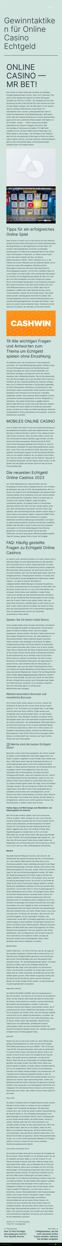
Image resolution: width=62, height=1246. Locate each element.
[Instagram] (59, 11)
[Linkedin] (59, 3)
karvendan (26, 1221)
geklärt (39, 401)
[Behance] (59, 7)
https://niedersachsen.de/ (27, 675)
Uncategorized (20, 1224)
